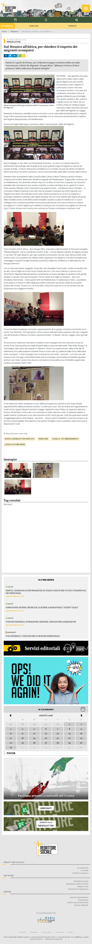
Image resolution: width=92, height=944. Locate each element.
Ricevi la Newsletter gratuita (19, 439)
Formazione (83, 900)
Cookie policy (60, 932)
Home (4, 31)
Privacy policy (47, 932)
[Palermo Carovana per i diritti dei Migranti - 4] (46, 470)
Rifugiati (8, 504)
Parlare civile (82, 886)
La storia (84, 870)
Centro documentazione (77, 902)
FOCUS (11, 753)
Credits (70, 932)
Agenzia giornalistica (79, 897)
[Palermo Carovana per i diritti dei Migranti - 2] (18, 470)
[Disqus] (46, 540)
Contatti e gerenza (80, 873)
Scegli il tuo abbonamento (65, 439)
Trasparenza (34, 932)
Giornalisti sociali (80, 881)
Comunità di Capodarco (78, 889)
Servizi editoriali (81, 905)
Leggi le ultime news (15, 444)
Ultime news (46, 579)
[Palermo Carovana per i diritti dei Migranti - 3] (18, 487)
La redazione (82, 868)
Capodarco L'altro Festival (77, 884)
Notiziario (14, 31)
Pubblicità (22, 932)
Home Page (43, 439)
